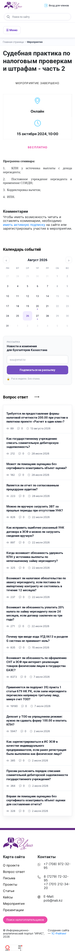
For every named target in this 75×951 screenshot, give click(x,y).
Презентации (13, 910)
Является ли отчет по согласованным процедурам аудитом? (32, 487)
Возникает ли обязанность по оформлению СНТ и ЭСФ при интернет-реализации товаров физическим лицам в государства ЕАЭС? (36, 664)
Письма (9, 878)
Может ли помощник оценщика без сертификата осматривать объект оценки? (36, 466)
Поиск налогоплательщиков (25, 919)
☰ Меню (12, 30)
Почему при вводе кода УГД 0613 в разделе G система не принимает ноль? (37, 638)
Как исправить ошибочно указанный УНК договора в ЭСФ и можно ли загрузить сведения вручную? (35, 531)
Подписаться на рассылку (37, 370)
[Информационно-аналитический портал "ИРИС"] (13, 5)
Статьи (8, 891)
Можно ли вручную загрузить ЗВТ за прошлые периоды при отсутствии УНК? (34, 508)
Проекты (10, 884)
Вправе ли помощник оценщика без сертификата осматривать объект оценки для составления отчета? (35, 800)
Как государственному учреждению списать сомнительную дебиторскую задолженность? (32, 443)
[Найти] (8, 16)
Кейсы (8, 897)
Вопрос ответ (15, 396)
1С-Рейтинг (58, 933)
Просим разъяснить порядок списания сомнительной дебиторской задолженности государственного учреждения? (37, 775)
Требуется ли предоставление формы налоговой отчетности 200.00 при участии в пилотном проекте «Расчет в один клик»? (37, 417)
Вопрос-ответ (14, 872)
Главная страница (14, 41)
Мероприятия (35, 41)
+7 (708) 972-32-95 (57, 866)
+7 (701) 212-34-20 (57, 886)
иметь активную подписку (24, 225)
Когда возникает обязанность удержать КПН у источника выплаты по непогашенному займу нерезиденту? (34, 557)
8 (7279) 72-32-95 (56, 878)
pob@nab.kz (53, 900)
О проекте (11, 865)
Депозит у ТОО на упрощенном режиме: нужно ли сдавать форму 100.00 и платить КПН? (36, 720)
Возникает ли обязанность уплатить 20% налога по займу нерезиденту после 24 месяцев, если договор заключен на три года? (35, 613)
